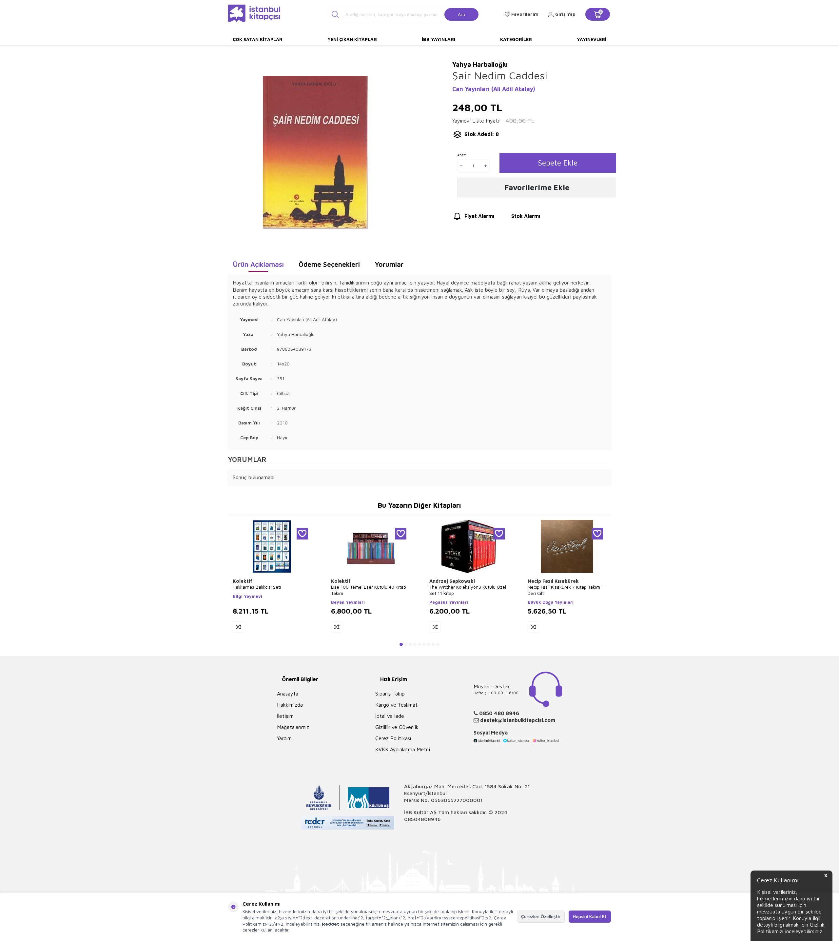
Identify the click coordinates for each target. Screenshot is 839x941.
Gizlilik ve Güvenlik (397, 727)
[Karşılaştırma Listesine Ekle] (238, 627)
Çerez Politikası (393, 738)
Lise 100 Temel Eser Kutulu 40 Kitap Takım (368, 590)
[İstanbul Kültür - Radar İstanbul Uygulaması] (348, 823)
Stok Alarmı (525, 216)
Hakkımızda (290, 705)
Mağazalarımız (293, 727)
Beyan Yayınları (348, 602)
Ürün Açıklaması (258, 264)
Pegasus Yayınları (448, 602)
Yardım (284, 738)
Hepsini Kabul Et (590, 916)
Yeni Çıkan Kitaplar (352, 39)
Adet (461, 155)
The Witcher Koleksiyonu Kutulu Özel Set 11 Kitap (467, 590)
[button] (401, 644)
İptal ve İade (389, 716)
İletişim (285, 716)
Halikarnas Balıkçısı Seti (257, 587)
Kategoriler (516, 39)
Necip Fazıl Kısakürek (553, 581)
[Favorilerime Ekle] (302, 533)
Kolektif (242, 581)
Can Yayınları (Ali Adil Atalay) (493, 89)
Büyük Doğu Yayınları (551, 602)
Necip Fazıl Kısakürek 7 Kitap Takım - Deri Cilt (566, 590)
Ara (461, 14)
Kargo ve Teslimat (396, 705)
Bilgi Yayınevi (247, 596)
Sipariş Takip (390, 693)
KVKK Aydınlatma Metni (402, 749)
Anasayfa (287, 693)
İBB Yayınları (438, 39)
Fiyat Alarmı (479, 216)
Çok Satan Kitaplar (258, 39)
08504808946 (422, 819)
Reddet (330, 924)
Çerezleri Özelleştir (540, 916)
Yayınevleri (591, 39)
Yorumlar (389, 264)
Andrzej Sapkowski (452, 581)
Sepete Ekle (557, 162)
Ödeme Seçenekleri (329, 264)
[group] (315, 152)
